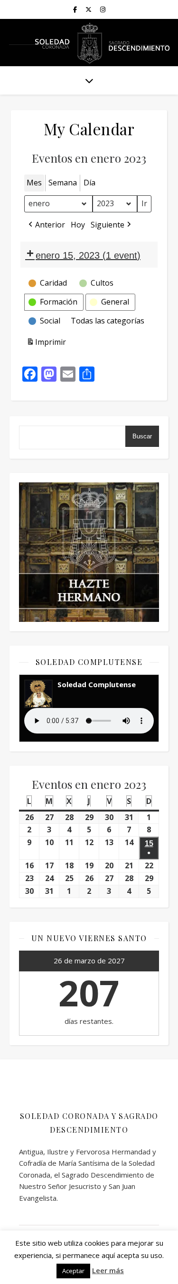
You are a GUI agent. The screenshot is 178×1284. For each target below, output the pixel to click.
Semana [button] (62, 182)
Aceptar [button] (73, 1271)
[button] (45, 225)
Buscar (142, 436)
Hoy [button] (78, 224)
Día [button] (89, 182)
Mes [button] (34, 182)
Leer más (108, 1270)
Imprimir (46, 344)
